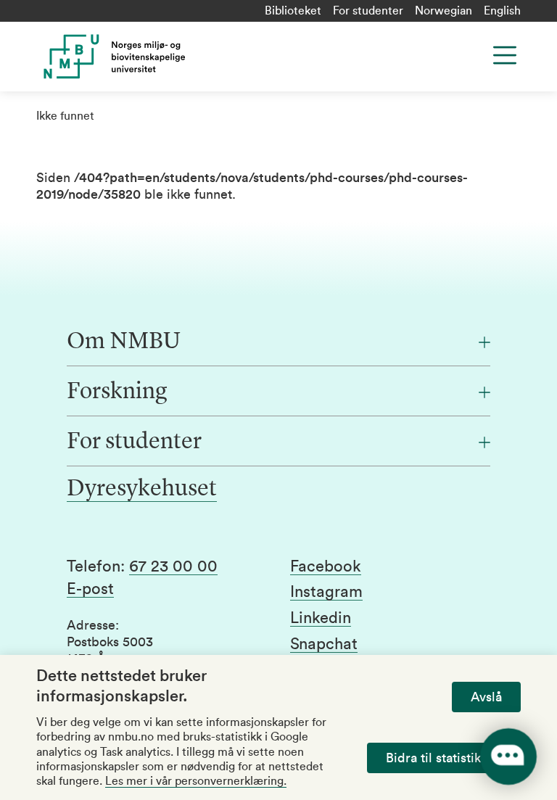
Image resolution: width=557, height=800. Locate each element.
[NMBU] (169, 56)
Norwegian (443, 11)
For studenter (368, 11)
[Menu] (505, 55)
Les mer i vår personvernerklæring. (195, 781)
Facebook (325, 566)
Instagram (326, 592)
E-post (90, 589)
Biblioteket (293, 11)
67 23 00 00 (173, 566)
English (502, 11)
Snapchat (324, 644)
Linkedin (320, 618)
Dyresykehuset (142, 489)
